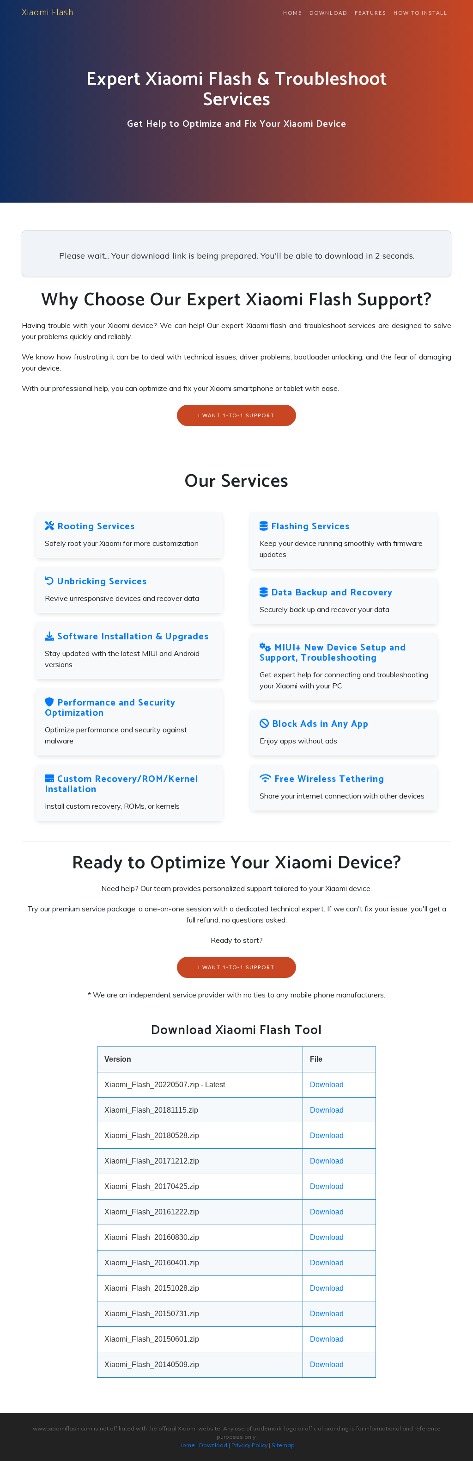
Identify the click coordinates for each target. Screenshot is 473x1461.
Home (292, 13)
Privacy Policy (249, 1445)
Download (328, 13)
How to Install (421, 13)
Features (370, 13)
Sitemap (283, 1445)
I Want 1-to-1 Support (236, 415)
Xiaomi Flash (47, 12)
